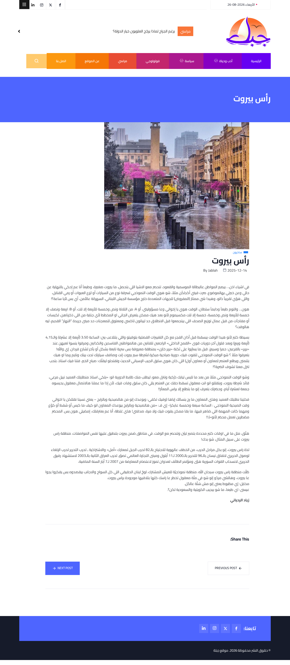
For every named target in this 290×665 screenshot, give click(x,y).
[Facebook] (236, 628)
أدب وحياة (225, 61)
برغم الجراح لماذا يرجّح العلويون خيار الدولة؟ (144, 31)
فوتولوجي (153, 61)
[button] (24, 4)
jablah (213, 270)
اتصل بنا (61, 61)
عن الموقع (92, 61)
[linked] (203, 628)
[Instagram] (214, 628)
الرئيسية (256, 61)
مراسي (122, 61)
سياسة (189, 61)
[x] (225, 628)
